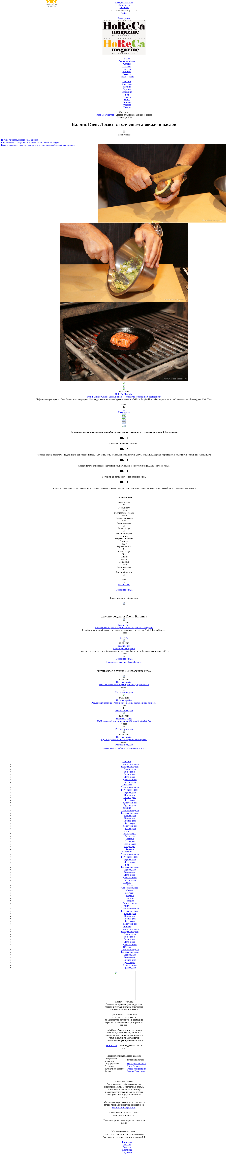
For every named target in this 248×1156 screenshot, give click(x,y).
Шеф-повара (124, 412)
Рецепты (109, 115)
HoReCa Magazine (124, 394)
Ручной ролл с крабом (124, 648)
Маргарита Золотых (136, 1063)
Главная (99, 115)
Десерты (124, 638)
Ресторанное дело (124, 692)
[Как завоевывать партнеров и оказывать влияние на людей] (124, 140)
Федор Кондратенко (136, 1069)
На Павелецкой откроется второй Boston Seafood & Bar (124, 721)
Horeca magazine (124, 682)
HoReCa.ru (111, 1045)
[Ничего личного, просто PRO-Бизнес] (124, 137)
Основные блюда (124, 590)
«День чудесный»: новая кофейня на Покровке (124, 739)
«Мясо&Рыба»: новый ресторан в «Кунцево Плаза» (124, 684)
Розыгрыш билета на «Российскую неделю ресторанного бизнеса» (124, 703)
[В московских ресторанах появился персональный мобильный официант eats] (124, 142)
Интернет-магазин (124, 2)
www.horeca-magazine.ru (123, 1107)
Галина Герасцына (136, 1071)
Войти (124, 13)
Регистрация (124, 18)
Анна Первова (134, 1066)
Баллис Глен (124, 584)
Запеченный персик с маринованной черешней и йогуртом (124, 627)
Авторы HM (124, 5)
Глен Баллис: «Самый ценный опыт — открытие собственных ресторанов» (124, 397)
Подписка (124, 7)
